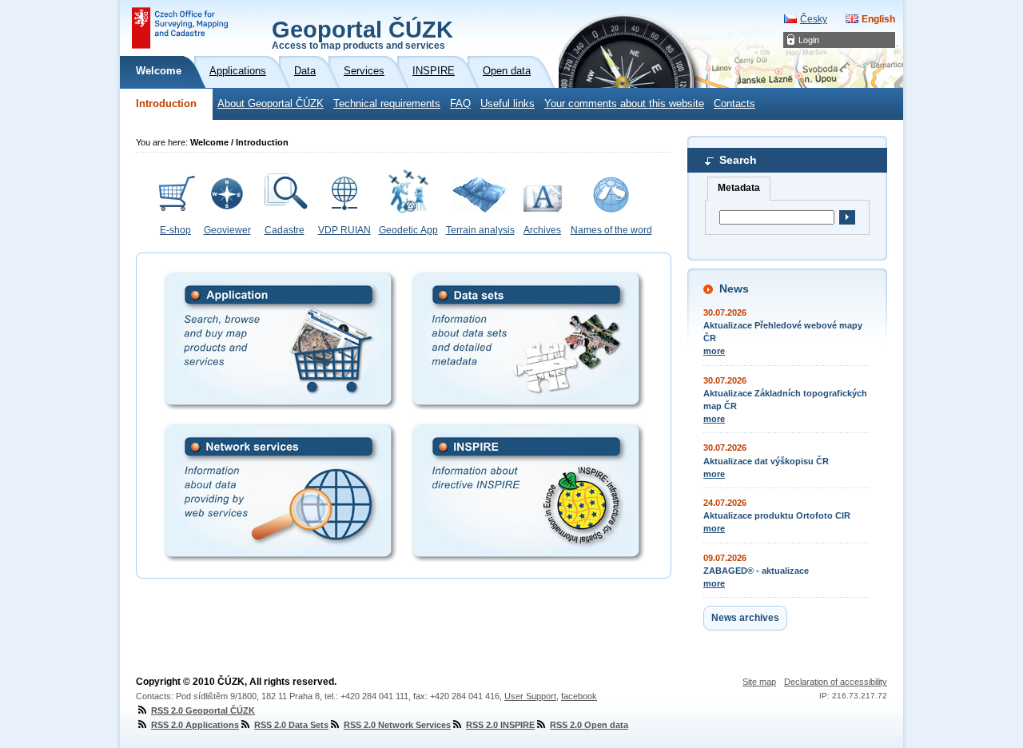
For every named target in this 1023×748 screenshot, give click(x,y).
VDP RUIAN (344, 230)
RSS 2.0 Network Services (397, 725)
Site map (759, 681)
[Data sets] (526, 339)
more (714, 351)
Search (738, 159)
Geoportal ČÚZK (362, 33)
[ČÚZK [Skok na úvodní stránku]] (180, 28)
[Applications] (278, 339)
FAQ (460, 103)
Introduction (166, 103)
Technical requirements (386, 103)
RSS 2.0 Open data (589, 725)
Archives (542, 230)
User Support (530, 696)
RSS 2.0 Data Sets (291, 725)
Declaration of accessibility (835, 681)
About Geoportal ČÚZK (270, 103)
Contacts (734, 103)
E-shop (175, 230)
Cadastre (285, 230)
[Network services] (278, 491)
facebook (579, 696)
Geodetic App (408, 230)
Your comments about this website (624, 103)
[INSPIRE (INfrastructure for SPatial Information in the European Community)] (526, 491)
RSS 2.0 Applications (195, 725)
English (878, 19)
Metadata (739, 187)
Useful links (507, 103)
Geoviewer (227, 230)
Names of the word (611, 230)
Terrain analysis (480, 230)
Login (808, 40)
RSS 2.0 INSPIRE (500, 725)
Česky (813, 19)
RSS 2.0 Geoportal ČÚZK (203, 710)
